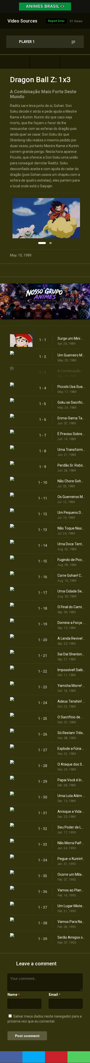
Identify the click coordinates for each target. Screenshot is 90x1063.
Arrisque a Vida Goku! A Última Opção (71, 811)
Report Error (56, 21)
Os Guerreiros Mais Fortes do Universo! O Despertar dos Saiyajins (71, 497)
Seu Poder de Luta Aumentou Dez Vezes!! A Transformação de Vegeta (71, 827)
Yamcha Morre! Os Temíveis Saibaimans (71, 686)
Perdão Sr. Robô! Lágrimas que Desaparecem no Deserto (71, 465)
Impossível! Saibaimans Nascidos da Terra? (71, 670)
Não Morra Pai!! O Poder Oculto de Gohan (71, 843)
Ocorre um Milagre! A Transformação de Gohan (71, 874)
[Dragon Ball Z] (45, 61)
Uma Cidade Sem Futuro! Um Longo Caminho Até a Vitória (71, 591)
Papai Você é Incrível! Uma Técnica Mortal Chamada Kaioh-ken (71, 780)
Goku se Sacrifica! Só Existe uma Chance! (71, 402)
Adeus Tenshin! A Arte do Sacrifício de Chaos (71, 701)
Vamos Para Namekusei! (71, 922)
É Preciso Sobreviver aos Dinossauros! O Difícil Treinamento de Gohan (71, 434)
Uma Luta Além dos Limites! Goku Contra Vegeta (71, 796)
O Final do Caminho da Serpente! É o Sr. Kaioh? (71, 607)
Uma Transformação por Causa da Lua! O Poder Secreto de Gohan (71, 450)
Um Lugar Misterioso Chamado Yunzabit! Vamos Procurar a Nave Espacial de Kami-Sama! (71, 906)
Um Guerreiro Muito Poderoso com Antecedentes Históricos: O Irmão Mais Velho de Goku (71, 355)
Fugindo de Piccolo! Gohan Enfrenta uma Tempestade (71, 560)
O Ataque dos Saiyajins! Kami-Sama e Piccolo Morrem (71, 764)
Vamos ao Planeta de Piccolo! (71, 890)
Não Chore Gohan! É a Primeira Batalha (71, 481)
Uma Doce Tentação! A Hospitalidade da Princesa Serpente (71, 544)
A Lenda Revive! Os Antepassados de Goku (71, 638)
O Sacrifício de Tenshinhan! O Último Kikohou (71, 717)
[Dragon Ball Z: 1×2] (15, 61)
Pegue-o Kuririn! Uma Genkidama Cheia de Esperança (71, 859)
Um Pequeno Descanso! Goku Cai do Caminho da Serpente (71, 513)
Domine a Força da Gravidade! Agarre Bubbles (71, 623)
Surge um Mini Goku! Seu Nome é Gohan (71, 338)
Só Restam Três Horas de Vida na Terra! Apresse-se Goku (71, 733)
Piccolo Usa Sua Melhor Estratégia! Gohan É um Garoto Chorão (71, 387)
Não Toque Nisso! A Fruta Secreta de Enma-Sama (71, 528)
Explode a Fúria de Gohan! (71, 749)
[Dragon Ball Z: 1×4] (75, 61)
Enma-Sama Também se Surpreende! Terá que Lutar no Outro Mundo (71, 418)
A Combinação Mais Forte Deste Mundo (71, 371)
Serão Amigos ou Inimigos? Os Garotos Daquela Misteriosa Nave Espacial (71, 937)
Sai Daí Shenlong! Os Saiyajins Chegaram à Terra (71, 654)
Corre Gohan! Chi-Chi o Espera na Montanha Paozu (71, 575)
